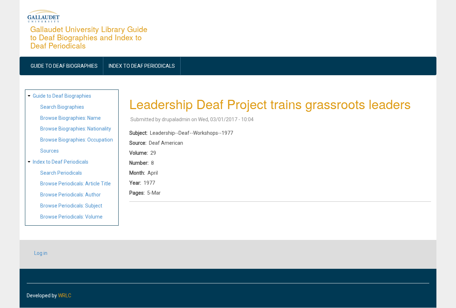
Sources (49, 151)
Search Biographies (62, 107)
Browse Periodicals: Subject (71, 206)
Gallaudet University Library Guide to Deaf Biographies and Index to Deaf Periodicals (88, 37)
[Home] (43, 16)
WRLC (64, 295)
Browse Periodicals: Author (70, 194)
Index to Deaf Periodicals (142, 66)
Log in (40, 253)
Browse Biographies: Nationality (75, 129)
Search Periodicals (61, 173)
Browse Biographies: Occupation (76, 140)
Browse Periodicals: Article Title (75, 183)
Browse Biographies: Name (70, 118)
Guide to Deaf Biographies (64, 66)
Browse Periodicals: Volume (71, 217)
